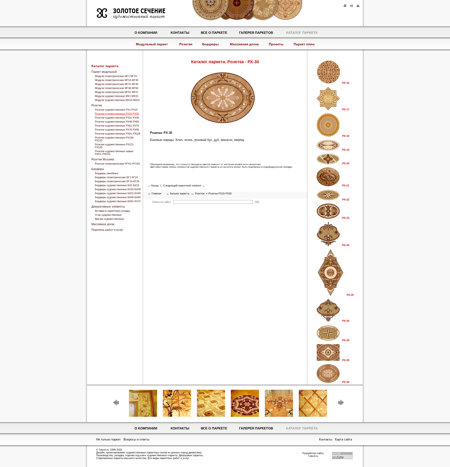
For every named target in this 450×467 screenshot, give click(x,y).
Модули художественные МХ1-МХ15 (116, 96)
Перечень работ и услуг (107, 230)
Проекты (276, 44)
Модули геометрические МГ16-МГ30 (116, 80)
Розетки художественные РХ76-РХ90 (117, 129)
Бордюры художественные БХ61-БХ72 (118, 201)
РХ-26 (345, 320)
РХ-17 (345, 109)
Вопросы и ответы (136, 439)
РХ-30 (345, 382)
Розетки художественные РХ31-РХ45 (117, 117)
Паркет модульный (104, 71)
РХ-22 (345, 199)
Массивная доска (244, 44)
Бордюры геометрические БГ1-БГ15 (116, 177)
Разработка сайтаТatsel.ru (312, 454)
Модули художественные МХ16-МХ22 (117, 100)
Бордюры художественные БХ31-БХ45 (118, 193)
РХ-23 (345, 217)
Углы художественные (108, 214)
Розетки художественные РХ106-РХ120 (114, 139)
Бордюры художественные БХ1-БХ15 (117, 185)
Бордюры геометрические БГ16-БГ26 (117, 181)
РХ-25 (350, 294)
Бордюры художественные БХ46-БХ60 (118, 197)
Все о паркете (214, 33)
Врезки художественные (109, 218)
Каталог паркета (302, 33)
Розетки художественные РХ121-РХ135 (114, 146)
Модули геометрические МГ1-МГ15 (116, 76)
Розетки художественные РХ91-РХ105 (117, 133)
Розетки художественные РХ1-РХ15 (116, 109)
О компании (146, 33)
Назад (154, 185)
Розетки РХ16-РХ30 (220, 193)
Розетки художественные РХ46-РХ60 (117, 121)
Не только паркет (108, 439)
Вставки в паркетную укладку (112, 210)
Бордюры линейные (106, 173)
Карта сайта (343, 439)
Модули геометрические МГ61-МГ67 (116, 92)
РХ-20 (345, 163)
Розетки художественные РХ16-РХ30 (117, 113)
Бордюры (210, 44)
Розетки (185, 44)
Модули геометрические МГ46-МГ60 (116, 88)
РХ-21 (345, 185)
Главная (156, 193)
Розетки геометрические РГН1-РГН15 (117, 163)
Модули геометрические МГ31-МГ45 (116, 84)
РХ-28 (345, 340)
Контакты (180, 33)
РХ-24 (345, 245)
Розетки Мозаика (102, 159)
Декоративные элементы (108, 206)
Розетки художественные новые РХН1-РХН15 (114, 152)
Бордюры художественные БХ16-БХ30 (118, 189)
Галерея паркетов (256, 33)
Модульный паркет (152, 44)
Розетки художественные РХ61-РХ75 (117, 125)
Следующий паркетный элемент (182, 185)
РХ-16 (345, 82)
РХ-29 (345, 360)
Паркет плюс (304, 44)
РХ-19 (345, 149)
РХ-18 (345, 136)
